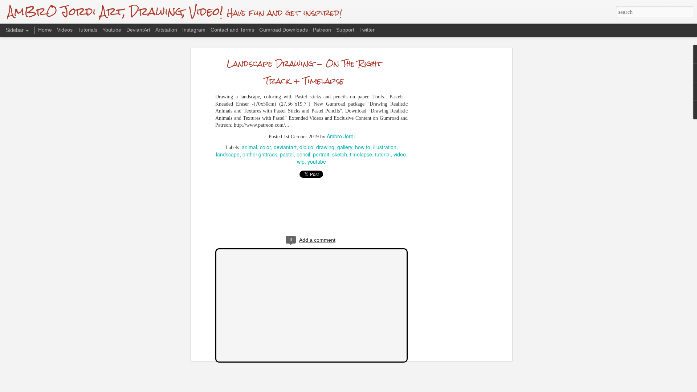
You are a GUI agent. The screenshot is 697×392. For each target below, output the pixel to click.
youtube (316, 161)
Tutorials (87, 30)
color (265, 147)
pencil (303, 154)
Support (345, 30)
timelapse (361, 154)
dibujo (306, 147)
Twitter (367, 30)
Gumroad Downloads (283, 30)
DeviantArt (138, 30)
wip (301, 161)
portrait (321, 154)
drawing (325, 147)
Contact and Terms (232, 30)
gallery (344, 147)
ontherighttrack (259, 154)
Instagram (193, 30)
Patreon (322, 30)
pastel (287, 154)
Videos (65, 30)
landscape (228, 154)
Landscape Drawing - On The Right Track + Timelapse (304, 72)
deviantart (285, 147)
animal (249, 147)
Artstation (166, 30)
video (400, 154)
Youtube (111, 30)
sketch (339, 154)
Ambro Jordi (341, 136)
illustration (384, 147)
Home (45, 30)
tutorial (383, 154)
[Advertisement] (447, 173)
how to (362, 147)
